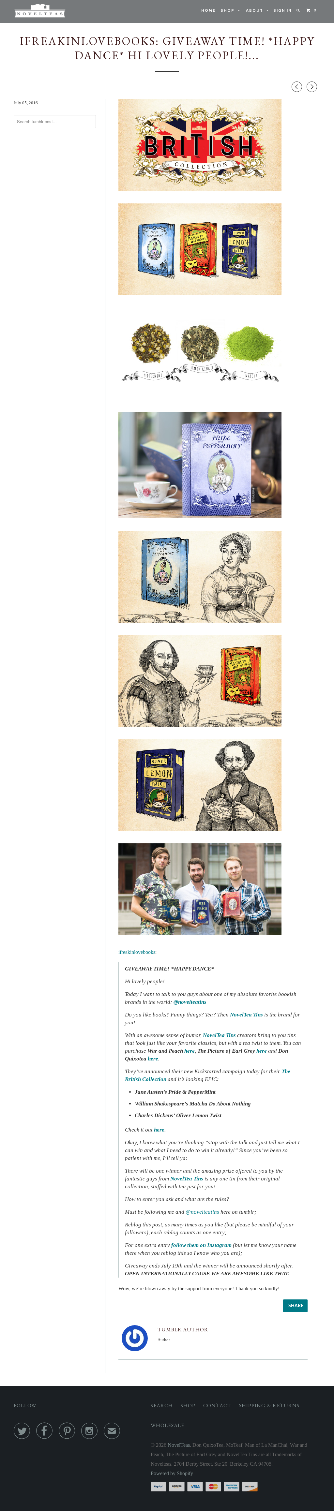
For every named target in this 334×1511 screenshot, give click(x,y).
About (256, 10)
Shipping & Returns (269, 1405)
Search (162, 1405)
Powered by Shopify (172, 1473)
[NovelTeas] (40, 12)
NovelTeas (179, 1445)
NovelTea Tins (246, 1015)
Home (208, 10)
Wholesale (167, 1425)
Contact (217, 1405)
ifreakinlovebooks (136, 952)
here (153, 1059)
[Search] (298, 10)
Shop (229, 10)
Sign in (282, 10)
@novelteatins (190, 1002)
